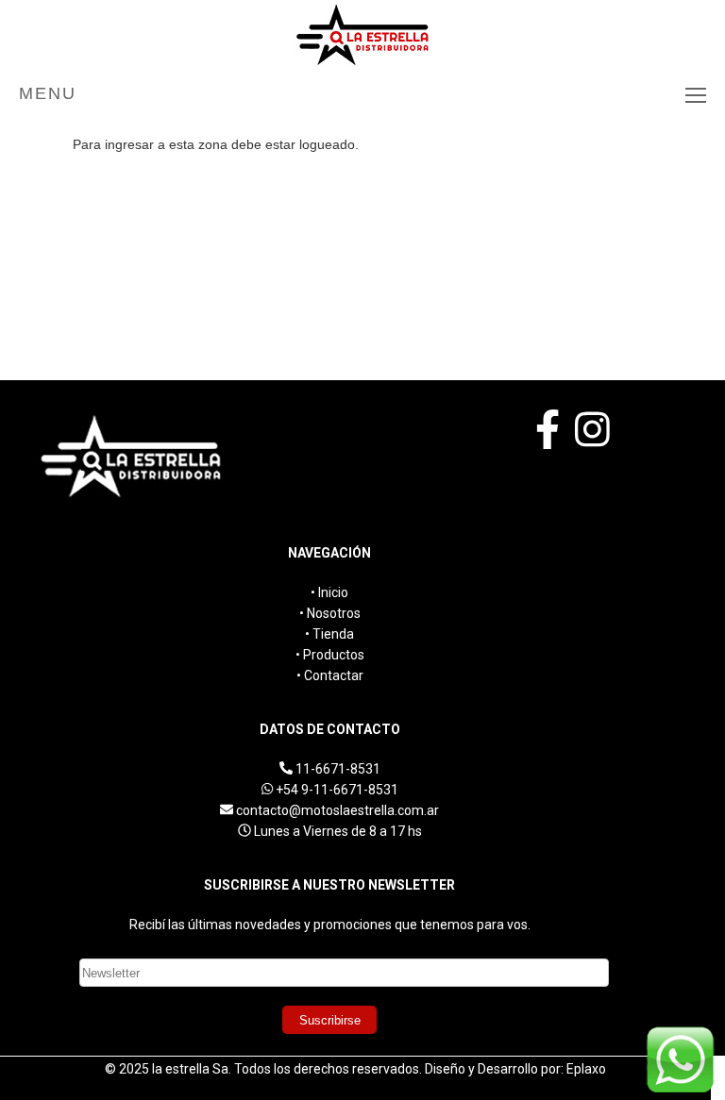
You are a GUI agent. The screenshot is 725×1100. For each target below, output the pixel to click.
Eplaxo (586, 1068)
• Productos (329, 654)
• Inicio (329, 592)
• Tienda (329, 634)
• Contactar (329, 675)
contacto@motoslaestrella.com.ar (337, 810)
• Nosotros (330, 613)
